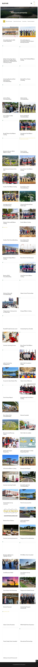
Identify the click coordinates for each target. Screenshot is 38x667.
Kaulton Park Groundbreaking (10, 240)
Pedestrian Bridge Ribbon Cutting (9, 258)
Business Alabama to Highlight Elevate (8, 555)
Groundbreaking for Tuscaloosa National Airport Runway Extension (27, 41)
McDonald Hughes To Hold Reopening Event (26, 451)
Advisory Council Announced (10, 658)
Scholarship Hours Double (26, 328)
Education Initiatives (31, 21)
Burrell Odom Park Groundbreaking (24, 187)
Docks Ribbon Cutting (25, 222)
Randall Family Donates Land (10, 328)
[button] (31, 3)
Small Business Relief (8, 572)
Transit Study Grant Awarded (10, 641)
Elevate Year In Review (8, 520)
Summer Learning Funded (9, 485)
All (4, 21)
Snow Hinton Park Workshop (10, 590)
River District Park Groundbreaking (7, 415)
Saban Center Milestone (26, 381)
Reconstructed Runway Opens (8, 433)
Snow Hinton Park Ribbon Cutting (26, 169)
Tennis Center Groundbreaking (24, 151)
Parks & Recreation (9, 21)
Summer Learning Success (9, 345)
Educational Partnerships (26, 641)
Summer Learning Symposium (10, 538)
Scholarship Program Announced (25, 607)
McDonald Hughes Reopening (7, 451)
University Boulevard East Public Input (26, 205)
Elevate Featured (7, 607)
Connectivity (24, 21)
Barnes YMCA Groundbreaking (7, 276)
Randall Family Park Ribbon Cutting (26, 398)
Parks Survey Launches (25, 502)
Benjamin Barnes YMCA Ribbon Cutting (9, 151)
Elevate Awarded (24, 415)
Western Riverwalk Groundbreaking (7, 294)
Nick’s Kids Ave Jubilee (25, 433)
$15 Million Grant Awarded (26, 555)
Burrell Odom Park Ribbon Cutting (9, 134)
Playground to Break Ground (27, 590)
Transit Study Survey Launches (8, 503)
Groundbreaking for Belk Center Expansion (9, 40)
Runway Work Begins (25, 468)
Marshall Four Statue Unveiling (25, 79)
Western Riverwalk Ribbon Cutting (9, 223)
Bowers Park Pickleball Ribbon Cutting (27, 59)
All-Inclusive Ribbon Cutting (9, 468)
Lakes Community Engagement (7, 363)
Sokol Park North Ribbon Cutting (26, 276)
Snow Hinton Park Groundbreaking (24, 240)
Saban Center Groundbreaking (24, 98)
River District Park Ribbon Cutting (26, 346)
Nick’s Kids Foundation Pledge (25, 363)
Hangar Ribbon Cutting (25, 311)
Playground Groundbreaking (27, 538)
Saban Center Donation (9, 624)
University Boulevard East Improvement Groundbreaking (9, 80)
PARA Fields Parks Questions (27, 624)
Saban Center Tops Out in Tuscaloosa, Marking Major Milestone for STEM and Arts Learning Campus (10, 60)
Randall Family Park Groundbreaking (25, 485)
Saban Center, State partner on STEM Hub (10, 311)
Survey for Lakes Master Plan (10, 381)
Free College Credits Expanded (8, 116)
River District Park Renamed (27, 257)
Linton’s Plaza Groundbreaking (7, 98)
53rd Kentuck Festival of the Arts (9, 169)
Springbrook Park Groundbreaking (7, 205)
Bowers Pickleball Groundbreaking (24, 116)
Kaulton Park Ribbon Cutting (10, 186)
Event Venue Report (8, 397)
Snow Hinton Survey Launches (25, 573)
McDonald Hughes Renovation (24, 521)
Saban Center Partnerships (26, 293)
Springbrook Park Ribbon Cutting (26, 134)
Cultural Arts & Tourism (17, 21)
